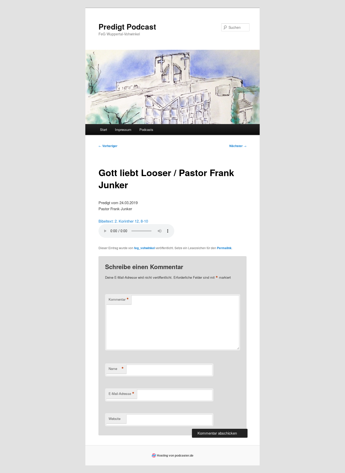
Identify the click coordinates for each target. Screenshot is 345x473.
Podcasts (146, 129)
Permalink (224, 248)
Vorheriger (107, 146)
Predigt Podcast (127, 26)
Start (103, 129)
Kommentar (119, 299)
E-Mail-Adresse (121, 394)
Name (116, 369)
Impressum (123, 129)
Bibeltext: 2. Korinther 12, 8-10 (123, 221)
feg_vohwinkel (144, 248)
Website (114, 418)
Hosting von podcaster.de (175, 455)
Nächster (238, 146)
